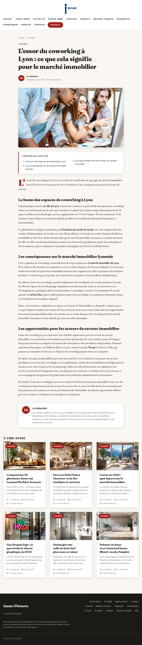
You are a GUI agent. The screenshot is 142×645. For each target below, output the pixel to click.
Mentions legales (124, 611)
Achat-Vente (23, 19)
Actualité (39, 19)
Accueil (7, 19)
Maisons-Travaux (103, 19)
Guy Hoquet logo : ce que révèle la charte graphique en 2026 (20, 548)
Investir (26, 25)
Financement (10, 25)
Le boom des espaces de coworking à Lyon (45, 161)
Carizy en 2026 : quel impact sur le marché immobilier (112, 478)
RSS (137, 611)
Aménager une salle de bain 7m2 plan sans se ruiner (65, 548)
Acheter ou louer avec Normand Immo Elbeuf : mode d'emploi (114, 548)
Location (71, 19)
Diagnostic (123, 19)
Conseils (85, 19)
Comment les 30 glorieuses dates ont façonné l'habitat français (24, 478)
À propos (39, 25)
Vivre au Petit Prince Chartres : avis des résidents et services (66, 478)
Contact (55, 25)
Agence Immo (55, 19)
